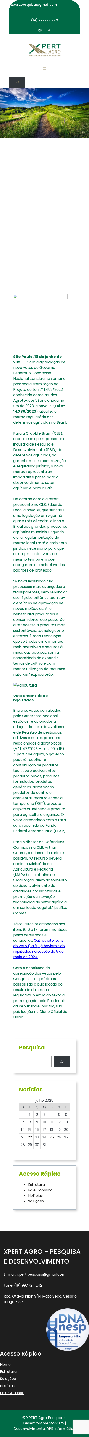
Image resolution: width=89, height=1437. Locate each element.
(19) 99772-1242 (44, 20)
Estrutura (36, 1184)
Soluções (36, 1201)
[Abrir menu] (44, 68)
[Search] (62, 1061)
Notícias (35, 1195)
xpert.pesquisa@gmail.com (34, 4)
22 (30, 1137)
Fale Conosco (40, 1190)
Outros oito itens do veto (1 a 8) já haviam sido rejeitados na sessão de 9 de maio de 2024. (39, 949)
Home (5, 1364)
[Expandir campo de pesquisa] (17, 82)
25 (52, 1137)
